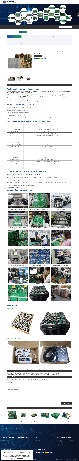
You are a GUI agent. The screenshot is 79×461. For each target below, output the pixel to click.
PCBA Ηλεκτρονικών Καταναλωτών (57, 36)
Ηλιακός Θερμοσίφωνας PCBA (56, 421)
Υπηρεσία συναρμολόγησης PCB (7, 442)
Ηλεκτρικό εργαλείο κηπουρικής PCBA (24, 43)
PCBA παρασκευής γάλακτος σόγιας (45, 421)
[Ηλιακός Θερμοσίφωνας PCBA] (55, 415)
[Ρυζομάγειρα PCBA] (11, 78)
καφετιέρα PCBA (12, 421)
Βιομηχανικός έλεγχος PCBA (29, 36)
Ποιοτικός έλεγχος (45, 5)
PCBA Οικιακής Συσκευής (25, 26)
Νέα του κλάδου (38, 442)
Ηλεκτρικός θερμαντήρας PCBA (67, 421)
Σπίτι (17, 5)
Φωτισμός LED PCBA (61, 39)
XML (67, 459)
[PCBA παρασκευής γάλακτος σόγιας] (45, 415)
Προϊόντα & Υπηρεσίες (32, 5)
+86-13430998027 (63, 445)
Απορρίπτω (13, 458)
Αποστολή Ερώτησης (54, 5)
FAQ (36, 444)
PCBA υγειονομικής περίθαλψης (46, 39)
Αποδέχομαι (20, 458)
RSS (64, 459)
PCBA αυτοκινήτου (43, 36)
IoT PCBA (11, 43)
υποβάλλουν (66, 403)
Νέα (39, 5)
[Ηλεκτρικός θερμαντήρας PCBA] (66, 415)
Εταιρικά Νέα (38, 440)
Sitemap (61, 459)
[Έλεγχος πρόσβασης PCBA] (34, 415)
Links (57, 459)
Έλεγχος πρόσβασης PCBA (34, 421)
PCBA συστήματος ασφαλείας (30, 39)
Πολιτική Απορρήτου (73, 459)
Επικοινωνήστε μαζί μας (65, 5)
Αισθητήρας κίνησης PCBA (23, 421)
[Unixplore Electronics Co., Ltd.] (9, 3)
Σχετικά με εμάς (22, 5)
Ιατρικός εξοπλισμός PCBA (14, 39)
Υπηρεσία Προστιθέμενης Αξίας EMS (8, 444)
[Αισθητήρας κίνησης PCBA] (23, 415)
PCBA (19, 26)
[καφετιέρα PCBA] (12, 415)
